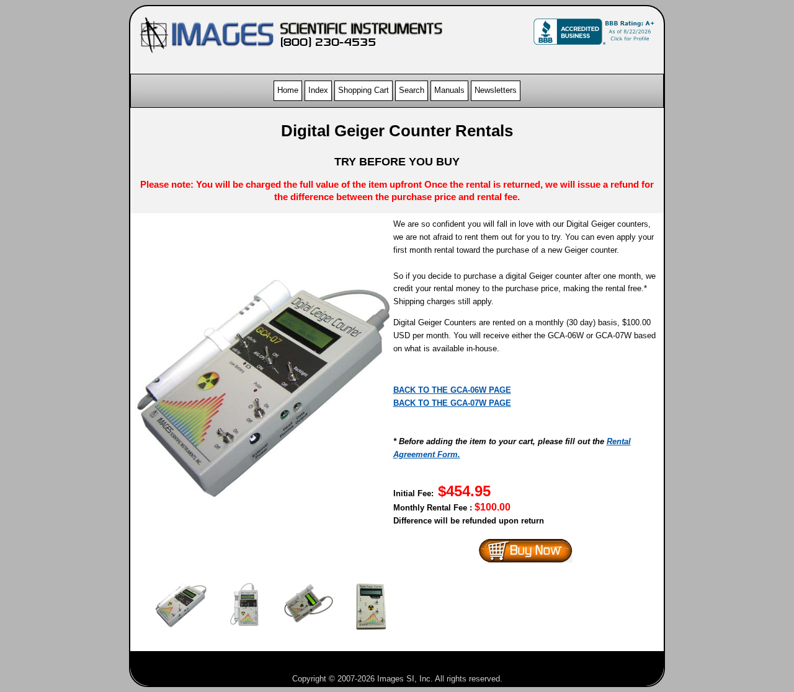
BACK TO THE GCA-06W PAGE (452, 390)
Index (318, 90)
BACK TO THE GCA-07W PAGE (452, 403)
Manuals (449, 90)
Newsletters (496, 90)
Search (411, 90)
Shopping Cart (363, 90)
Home (287, 90)
